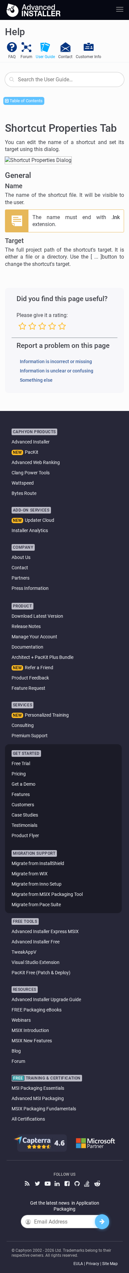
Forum (18, 1061)
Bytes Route (24, 493)
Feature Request (28, 688)
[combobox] (64, 79)
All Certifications (28, 1119)
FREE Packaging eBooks (37, 1009)
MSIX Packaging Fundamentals (44, 1108)
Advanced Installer (31, 441)
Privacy (92, 1263)
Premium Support (30, 735)
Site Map (110, 1263)
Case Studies (25, 815)
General (18, 175)
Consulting (23, 725)
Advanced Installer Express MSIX (45, 931)
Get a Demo (23, 784)
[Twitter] (38, 1184)
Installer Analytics (30, 530)
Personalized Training (47, 715)
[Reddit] (97, 1184)
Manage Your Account (34, 636)
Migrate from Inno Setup (37, 884)
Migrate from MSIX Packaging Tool (47, 894)
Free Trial (21, 763)
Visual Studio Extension (36, 962)
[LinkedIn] (58, 1184)
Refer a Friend (39, 667)
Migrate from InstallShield (38, 863)
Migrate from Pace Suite (36, 904)
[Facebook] (67, 1184)
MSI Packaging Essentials (38, 1088)
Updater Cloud (39, 520)
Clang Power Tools (31, 472)
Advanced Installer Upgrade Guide (46, 999)
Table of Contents (26, 100)
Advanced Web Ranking (36, 462)
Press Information (30, 588)
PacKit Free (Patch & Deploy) (41, 972)
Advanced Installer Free (36, 941)
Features (21, 794)
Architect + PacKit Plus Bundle (42, 657)
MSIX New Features (32, 1040)
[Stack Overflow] (87, 1184)
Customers (23, 804)
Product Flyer (25, 835)
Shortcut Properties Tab (61, 128)
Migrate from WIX (30, 873)
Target (14, 241)
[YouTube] (48, 1184)
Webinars (21, 1020)
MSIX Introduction (30, 1030)
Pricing (19, 773)
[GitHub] (77, 1184)
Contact (20, 567)
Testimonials (24, 825)
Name (13, 186)
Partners (20, 578)
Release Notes (26, 626)
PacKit (31, 452)
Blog (16, 1051)
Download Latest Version (37, 616)
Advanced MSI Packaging (38, 1098)
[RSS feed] (28, 1184)
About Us (21, 557)
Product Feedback (30, 677)
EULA (78, 1263)
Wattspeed (23, 483)
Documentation (27, 647)
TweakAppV (24, 952)
